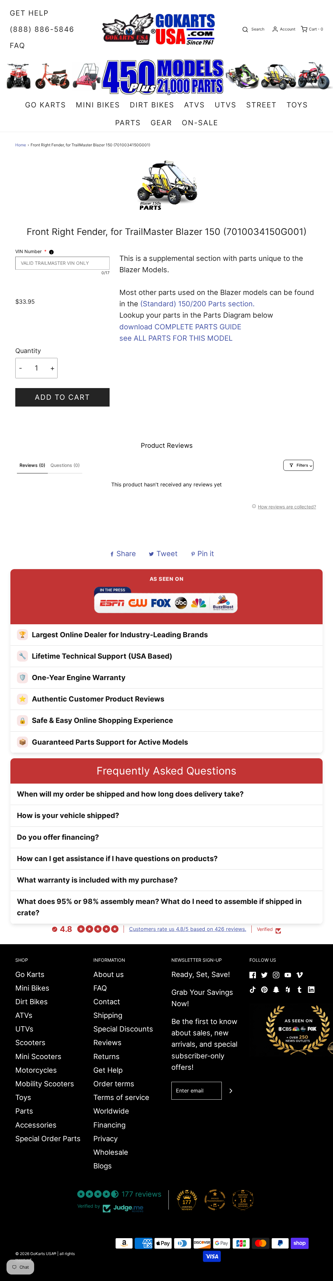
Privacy (105, 1138)
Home (20, 144)
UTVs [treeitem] (225, 105)
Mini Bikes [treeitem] (98, 105)
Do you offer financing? (58, 837)
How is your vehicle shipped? (68, 815)
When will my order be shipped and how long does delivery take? (130, 794)
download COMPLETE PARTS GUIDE (180, 327)
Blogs (102, 1166)
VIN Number (31, 251)
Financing (109, 1125)
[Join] (231, 1091)
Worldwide (111, 1111)
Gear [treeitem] (161, 122)
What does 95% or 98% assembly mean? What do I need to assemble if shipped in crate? (159, 907)
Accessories (36, 1125)
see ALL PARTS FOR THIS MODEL (176, 338)
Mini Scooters (38, 1056)
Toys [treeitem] (297, 105)
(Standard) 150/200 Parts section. (197, 303)
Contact (106, 1001)
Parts (24, 1111)
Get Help (108, 1070)
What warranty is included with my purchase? (97, 880)
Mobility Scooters (44, 1084)
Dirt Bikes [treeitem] (152, 105)
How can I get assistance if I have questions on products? (117, 858)
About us (108, 974)
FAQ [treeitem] (17, 45)
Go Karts (30, 974)
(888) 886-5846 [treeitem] (42, 29)
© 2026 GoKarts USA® (35, 1253)
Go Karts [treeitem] (45, 105)
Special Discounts (123, 1029)
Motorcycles (36, 1070)
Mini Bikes (32, 988)
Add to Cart (62, 397)
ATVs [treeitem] (194, 105)
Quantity (28, 351)
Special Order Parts (48, 1138)
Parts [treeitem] (128, 122)
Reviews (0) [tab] (32, 465)
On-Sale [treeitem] (200, 122)
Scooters (30, 1042)
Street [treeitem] (261, 105)
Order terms (113, 1084)
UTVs (24, 1029)
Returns (106, 1056)
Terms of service (121, 1097)
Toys (23, 1097)
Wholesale (110, 1152)
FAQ (100, 988)
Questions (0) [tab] (65, 465)
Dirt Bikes (31, 1001)
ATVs (24, 1015)
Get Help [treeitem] (29, 13)
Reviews (107, 1042)
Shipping (107, 1015)
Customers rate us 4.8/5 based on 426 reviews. (187, 929)
